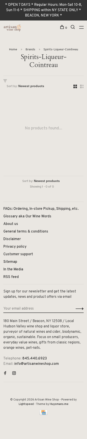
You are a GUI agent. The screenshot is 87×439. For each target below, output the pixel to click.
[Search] (73, 28)
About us (10, 224)
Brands (30, 49)
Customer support (18, 254)
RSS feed (11, 277)
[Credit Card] (43, 414)
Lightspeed (26, 404)
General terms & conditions (25, 231)
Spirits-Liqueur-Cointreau (61, 49)
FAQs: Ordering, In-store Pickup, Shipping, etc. (41, 209)
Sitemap (10, 262)
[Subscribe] (78, 309)
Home (13, 49)
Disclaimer (12, 239)
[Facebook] (5, 374)
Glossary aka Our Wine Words (27, 216)
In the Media (13, 269)
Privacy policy (15, 247)
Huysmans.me (59, 404)
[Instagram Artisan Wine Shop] (14, 374)
